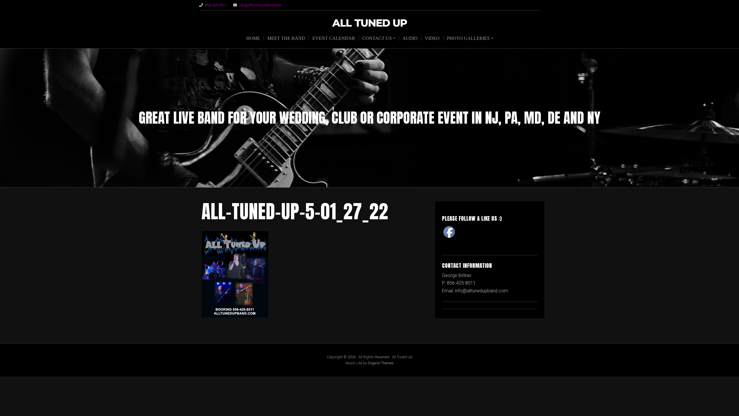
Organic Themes (381, 363)
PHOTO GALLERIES (468, 38)
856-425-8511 (216, 5)
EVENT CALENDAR (333, 38)
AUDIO (410, 38)
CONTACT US (377, 38)
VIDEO (432, 38)
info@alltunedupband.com (260, 5)
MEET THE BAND (286, 38)
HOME (253, 38)
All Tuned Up (369, 23)
